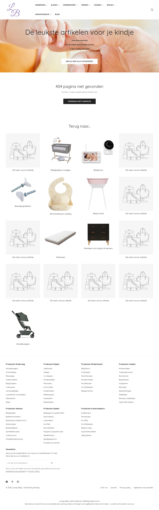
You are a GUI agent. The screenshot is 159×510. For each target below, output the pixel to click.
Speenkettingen (125, 391)
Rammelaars (49, 417)
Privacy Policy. (34, 471)
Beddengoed (49, 394)
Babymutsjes (86, 428)
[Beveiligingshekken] (23, 190)
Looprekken (48, 420)
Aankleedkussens (13, 431)
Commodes (48, 387)
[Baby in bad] (98, 194)
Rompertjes (86, 417)
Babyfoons (85, 368)
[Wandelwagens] (23, 324)
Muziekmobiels (87, 380)
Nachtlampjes (86, 376)
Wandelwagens (12, 368)
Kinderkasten (49, 391)
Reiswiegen (10, 376)
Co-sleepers (48, 376)
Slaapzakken (49, 402)
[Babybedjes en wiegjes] (61, 150)
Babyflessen (124, 380)
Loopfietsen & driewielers (16, 394)
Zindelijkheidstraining (14, 439)
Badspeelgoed (11, 428)
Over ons (104, 487)
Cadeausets (86, 413)
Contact (113, 487)
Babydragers (11, 383)
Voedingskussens (126, 372)
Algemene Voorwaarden (15, 471)
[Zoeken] (152, 9)
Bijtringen (123, 387)
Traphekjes (85, 372)
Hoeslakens (48, 398)
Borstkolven (124, 376)
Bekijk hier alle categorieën (79, 61)
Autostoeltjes (11, 372)
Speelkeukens (49, 435)
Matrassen (48, 383)
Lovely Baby (17, 487)
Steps (8, 402)
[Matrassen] (61, 237)
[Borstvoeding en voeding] (61, 194)
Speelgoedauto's (50, 439)
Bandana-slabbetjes (127, 398)
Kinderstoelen (124, 368)
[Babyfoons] (98, 150)
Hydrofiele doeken (126, 402)
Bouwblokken (49, 428)
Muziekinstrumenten (52, 443)
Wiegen (46, 372)
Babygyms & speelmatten (54, 413)
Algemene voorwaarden (143, 487)
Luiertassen (10, 387)
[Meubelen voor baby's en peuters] (98, 233)
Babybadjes (10, 413)
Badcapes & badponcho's (16, 420)
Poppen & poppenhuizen (53, 431)
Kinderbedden (49, 380)
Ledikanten (48, 368)
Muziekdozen (86, 383)
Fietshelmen (10, 398)
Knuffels (47, 424)
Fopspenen (123, 383)
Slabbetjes (123, 394)
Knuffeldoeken (87, 387)
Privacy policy (125, 487)
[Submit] (51, 463)
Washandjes (11, 424)
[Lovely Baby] (13, 9)
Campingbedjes (12, 391)
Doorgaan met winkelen (79, 101)
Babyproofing (87, 391)
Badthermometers (13, 417)
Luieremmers (11, 435)
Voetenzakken (11, 380)
